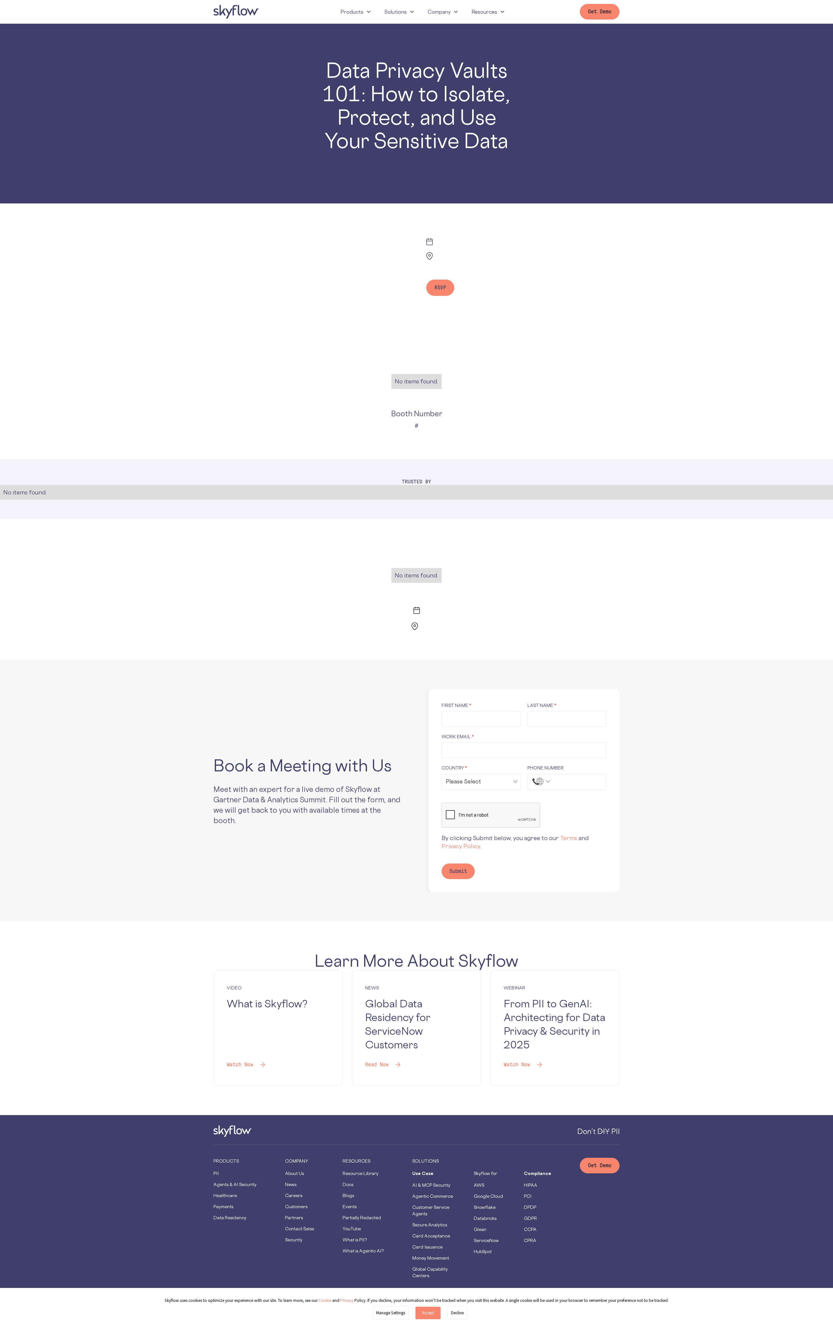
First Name (456, 705)
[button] (356, 12)
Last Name (541, 705)
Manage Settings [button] (390, 1313)
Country (454, 767)
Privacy (347, 1300)
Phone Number (545, 767)
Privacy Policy (461, 845)
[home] (236, 12)
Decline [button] (457, 1313)
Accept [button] (428, 1313)
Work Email (458, 736)
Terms (568, 837)
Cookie (325, 1300)
